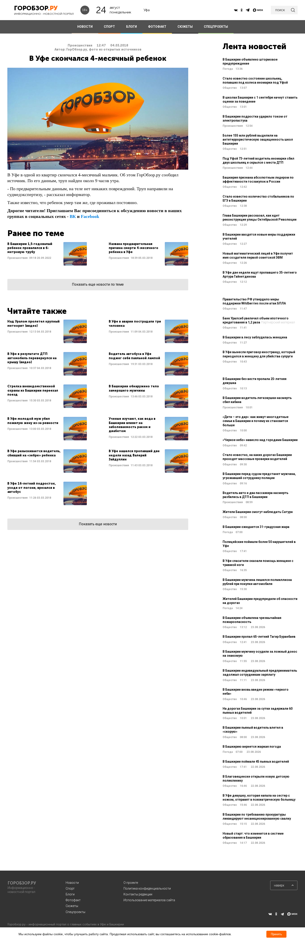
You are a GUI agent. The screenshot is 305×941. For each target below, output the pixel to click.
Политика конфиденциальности (147, 888)
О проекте (130, 882)
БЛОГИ (131, 26)
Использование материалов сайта (149, 900)
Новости (72, 882)
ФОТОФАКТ (157, 26)
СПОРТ (109, 26)
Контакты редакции (137, 894)
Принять (276, 934)
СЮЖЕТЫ (185, 26)
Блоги (70, 894)
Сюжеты (72, 906)
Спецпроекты (75, 912)
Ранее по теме (35, 233)
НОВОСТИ (85, 26)
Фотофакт (73, 900)
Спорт (70, 888)
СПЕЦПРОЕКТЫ (216, 26)
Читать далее (47, 254)
